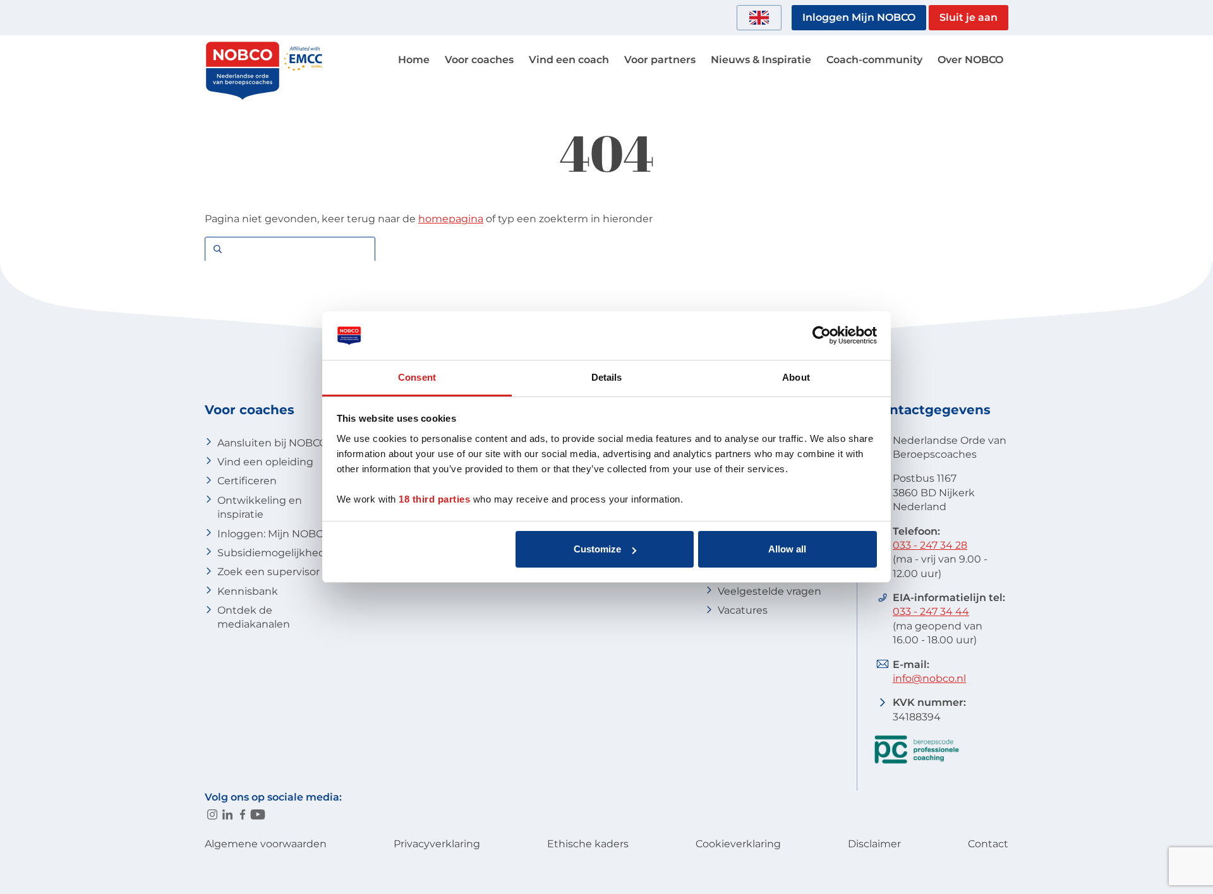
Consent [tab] (417, 377)
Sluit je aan (968, 17)
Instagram (212, 814)
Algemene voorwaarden (266, 844)
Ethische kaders (588, 844)
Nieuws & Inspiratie (761, 60)
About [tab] (796, 377)
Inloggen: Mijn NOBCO (273, 534)
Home (414, 60)
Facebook (242, 814)
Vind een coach (569, 60)
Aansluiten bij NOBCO (272, 443)
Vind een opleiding (265, 462)
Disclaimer (874, 844)
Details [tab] (606, 377)
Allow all (787, 549)
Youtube (257, 814)
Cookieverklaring (738, 844)
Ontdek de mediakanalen (253, 617)
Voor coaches (479, 60)
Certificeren (247, 481)
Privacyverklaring (437, 844)
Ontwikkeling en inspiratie (259, 507)
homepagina (450, 219)
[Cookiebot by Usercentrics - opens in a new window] (821, 335)
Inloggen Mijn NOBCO (858, 17)
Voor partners (660, 60)
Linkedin (227, 814)
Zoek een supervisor (268, 572)
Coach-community (874, 60)
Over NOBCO (970, 60)
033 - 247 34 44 (931, 611)
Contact (988, 844)
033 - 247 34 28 (930, 545)
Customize (597, 549)
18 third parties (434, 499)
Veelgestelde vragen (769, 591)
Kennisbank (247, 591)
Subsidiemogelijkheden (278, 553)
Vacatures (743, 610)
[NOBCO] (243, 98)
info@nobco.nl (929, 678)
